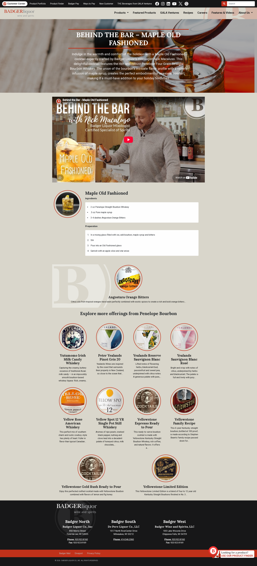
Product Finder (57, 3)
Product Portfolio (38, 3)
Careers (202, 12)
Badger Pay (73, 3)
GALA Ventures (169, 12)
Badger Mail (64, 553)
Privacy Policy (93, 553)
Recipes (188, 12)
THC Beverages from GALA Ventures (135, 3)
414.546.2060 (123, 539)
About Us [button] (244, 12)
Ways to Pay (89, 3)
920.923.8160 (77, 539)
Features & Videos (223, 12)
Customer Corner (16, 3)
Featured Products (144, 12)
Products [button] (120, 12)
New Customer (106, 3)
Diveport (79, 553)
